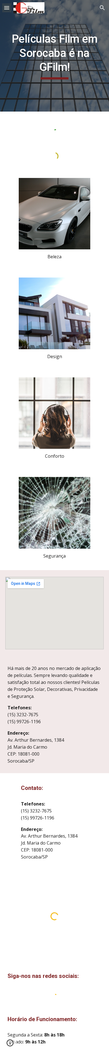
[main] (54, 55)
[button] (6, 7)
